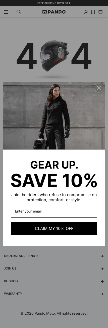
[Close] (99, 88)
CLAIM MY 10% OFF (54, 228)
